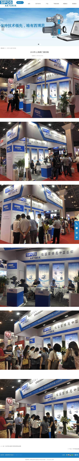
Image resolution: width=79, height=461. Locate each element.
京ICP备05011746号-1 (18, 454)
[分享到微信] (72, 455)
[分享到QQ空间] (67, 455)
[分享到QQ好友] (70, 455)
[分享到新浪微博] (68, 455)
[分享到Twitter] (75, 455)
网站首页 (2, 48)
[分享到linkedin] (77, 455)
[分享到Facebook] (74, 455)
